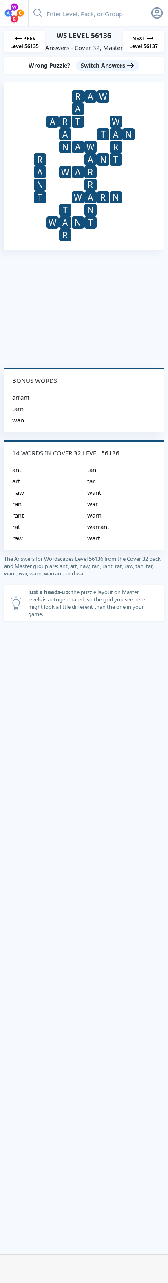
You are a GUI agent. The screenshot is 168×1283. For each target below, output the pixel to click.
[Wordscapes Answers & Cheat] (14, 13)
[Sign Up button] (157, 13)
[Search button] (37, 13)
